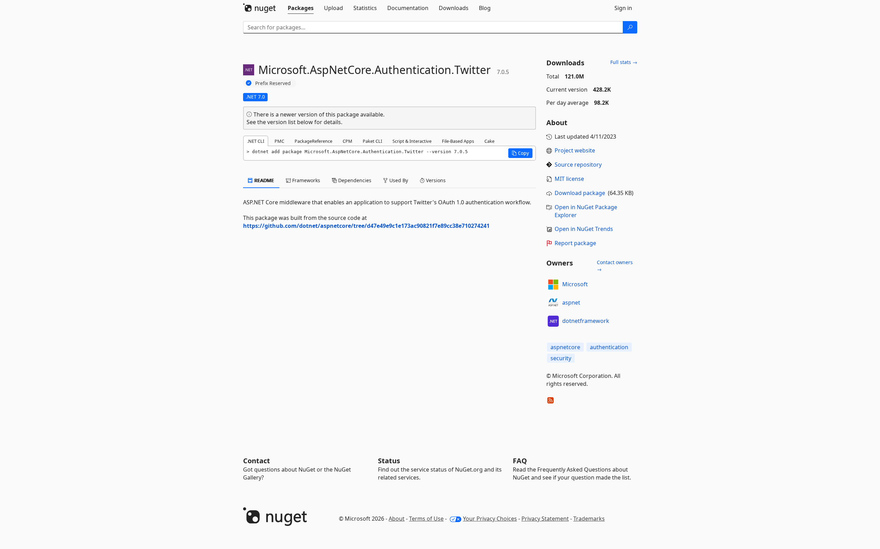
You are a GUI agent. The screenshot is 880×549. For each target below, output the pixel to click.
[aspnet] (553, 303)
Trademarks (589, 518)
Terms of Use (426, 518)
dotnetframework (585, 321)
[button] (520, 153)
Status (389, 460)
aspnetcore (565, 347)
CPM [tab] (347, 141)
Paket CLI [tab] (372, 141)
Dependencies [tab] (354, 180)
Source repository (578, 164)
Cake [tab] (489, 141)
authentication (609, 347)
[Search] (630, 27)
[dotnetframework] (553, 321)
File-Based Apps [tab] (458, 141)
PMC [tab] (279, 141)
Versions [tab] (435, 180)
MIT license (569, 179)
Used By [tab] (398, 180)
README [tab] (263, 180)
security (560, 358)
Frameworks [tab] (305, 180)
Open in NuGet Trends (584, 229)
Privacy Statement (545, 518)
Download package (580, 193)
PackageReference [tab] (313, 141)
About (397, 518)
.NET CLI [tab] (255, 141)
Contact (256, 460)
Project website (575, 150)
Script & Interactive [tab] (412, 141)
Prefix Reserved (273, 83)
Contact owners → (615, 265)
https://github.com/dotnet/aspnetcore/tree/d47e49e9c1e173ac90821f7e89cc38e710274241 (366, 226)
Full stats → (623, 62)
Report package (575, 243)
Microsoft (575, 284)
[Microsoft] (553, 284)
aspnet (571, 302)
